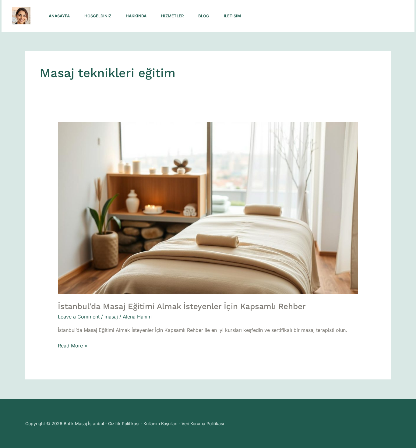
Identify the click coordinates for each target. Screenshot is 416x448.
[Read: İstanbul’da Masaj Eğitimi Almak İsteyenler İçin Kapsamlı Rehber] (208, 208)
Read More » (72, 345)
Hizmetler (172, 15)
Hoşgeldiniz (97, 15)
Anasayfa (59, 15)
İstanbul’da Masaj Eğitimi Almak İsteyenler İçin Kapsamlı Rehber (182, 306)
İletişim (232, 15)
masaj (111, 317)
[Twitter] (312, 16)
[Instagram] (285, 16)
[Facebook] (299, 16)
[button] (365, 16)
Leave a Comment (79, 317)
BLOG (203, 15)
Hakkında (136, 15)
